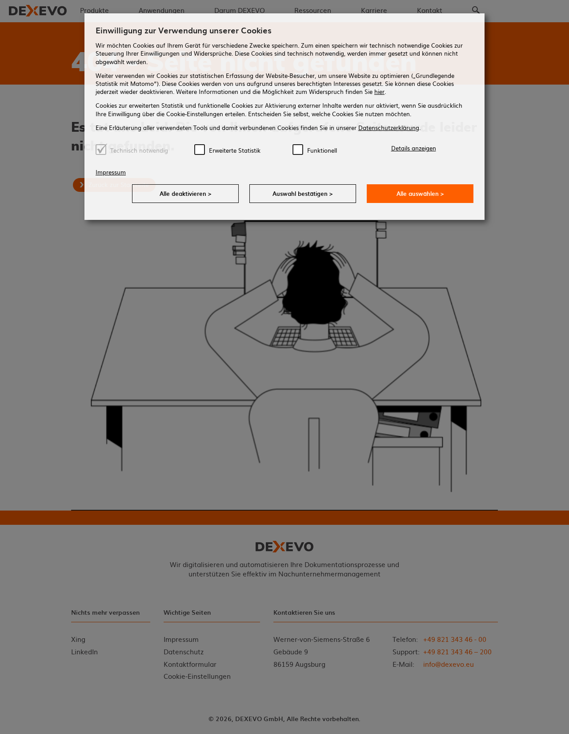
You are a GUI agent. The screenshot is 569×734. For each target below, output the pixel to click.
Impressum (111, 172)
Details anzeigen (413, 148)
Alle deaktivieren (186, 193)
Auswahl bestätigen (302, 193)
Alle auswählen (420, 193)
